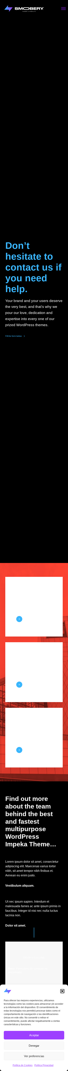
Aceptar (34, 1035)
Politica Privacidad (43, 1065)
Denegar (34, 1045)
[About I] (19, 619)
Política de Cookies (22, 1065)
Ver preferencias (34, 1056)
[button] (62, 991)
